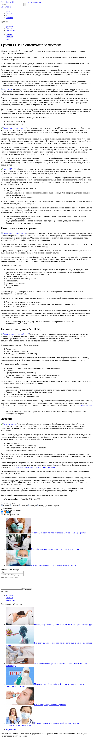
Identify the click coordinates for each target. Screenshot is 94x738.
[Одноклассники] (5, 512)
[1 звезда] (5, 505)
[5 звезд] (40, 505)
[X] (10, 512)
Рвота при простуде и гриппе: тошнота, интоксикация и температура (63, 624)
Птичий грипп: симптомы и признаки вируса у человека (55, 549)
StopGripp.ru (6, 7)
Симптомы (10, 30)
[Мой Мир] (7, 512)
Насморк (9, 18)
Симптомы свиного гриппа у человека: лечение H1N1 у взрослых (58, 533)
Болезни (9, 26)
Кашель (9, 13)
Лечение (9, 28)
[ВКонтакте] (2, 512)
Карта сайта (11, 729)
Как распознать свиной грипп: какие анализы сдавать (53, 565)
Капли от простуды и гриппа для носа (50, 705)
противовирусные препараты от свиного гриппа (34, 467)
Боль (8, 11)
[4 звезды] (32, 505)
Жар (7, 15)
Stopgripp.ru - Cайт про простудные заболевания (21, 2)
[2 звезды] (14, 505)
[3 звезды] (23, 505)
